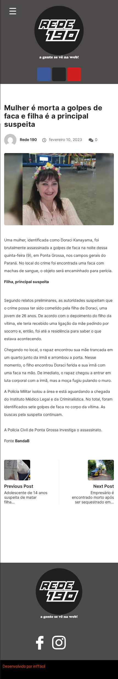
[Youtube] (74, 74)
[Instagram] (59, 74)
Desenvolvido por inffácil (24, 666)
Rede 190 (28, 139)
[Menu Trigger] (13, 11)
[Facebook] (44, 74)
